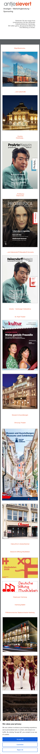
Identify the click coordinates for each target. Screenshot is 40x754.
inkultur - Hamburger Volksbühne (20, 309)
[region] (20, 737)
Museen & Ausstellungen (20, 415)
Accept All (20, 739)
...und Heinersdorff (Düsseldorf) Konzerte (20, 252)
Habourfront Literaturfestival (20, 544)
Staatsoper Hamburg (20, 597)
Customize (20, 744)
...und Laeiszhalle (20, 92)
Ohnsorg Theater (20, 423)
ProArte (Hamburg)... (20, 137)
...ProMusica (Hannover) (20, 195)
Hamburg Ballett (20, 605)
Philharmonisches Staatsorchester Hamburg (20, 612)
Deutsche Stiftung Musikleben (20, 552)
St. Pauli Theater (20, 317)
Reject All (20, 750)
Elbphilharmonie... (20, 48)
